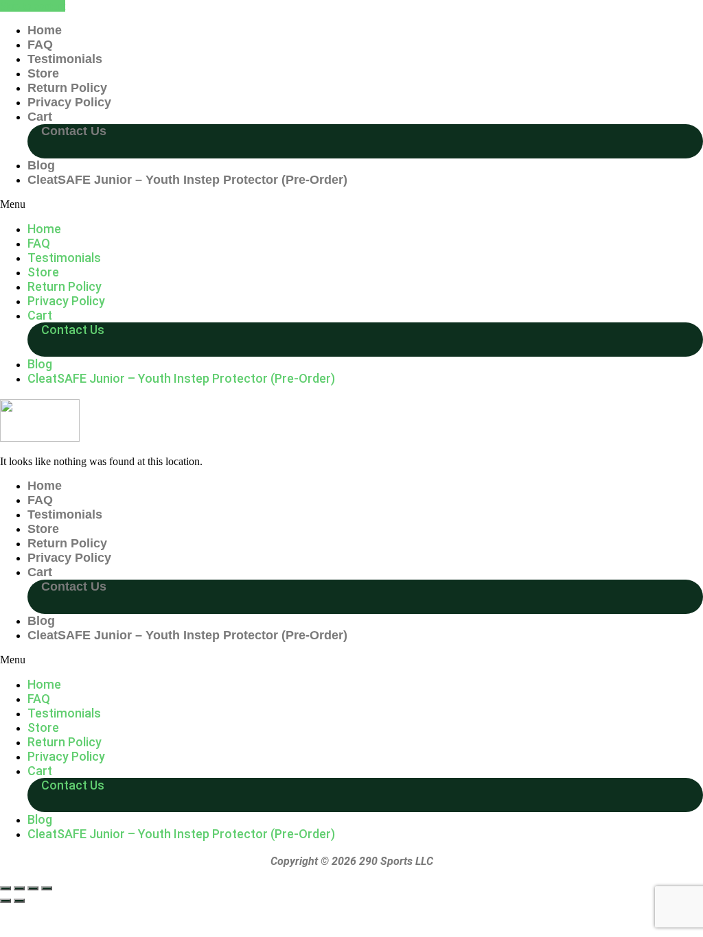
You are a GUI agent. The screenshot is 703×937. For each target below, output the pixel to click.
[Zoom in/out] (5, 888)
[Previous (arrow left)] (5, 901)
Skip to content (32, 6)
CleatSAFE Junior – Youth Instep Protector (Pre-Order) (187, 180)
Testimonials (64, 59)
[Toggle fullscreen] (19, 888)
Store (43, 73)
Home (44, 30)
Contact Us (73, 131)
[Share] (32, 888)
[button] (351, 204)
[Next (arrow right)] (19, 901)
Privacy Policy (69, 102)
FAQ (40, 44)
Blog (41, 165)
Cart (39, 116)
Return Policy (67, 88)
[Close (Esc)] (46, 888)
